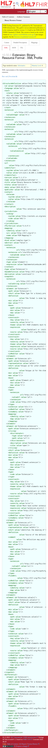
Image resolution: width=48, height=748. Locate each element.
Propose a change (21, 746)
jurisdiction (10, 211)
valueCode (11, 124)
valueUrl (16, 397)
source (13, 332)
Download (12, 76)
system (10, 170)
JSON (14, 48)
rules (13, 445)
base (11, 305)
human (13, 325)
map (12, 419)
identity (11, 231)
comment (12, 537)
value (10, 86)
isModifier (13, 354)
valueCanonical (17, 151)
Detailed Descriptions (20, 42)
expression (11, 264)
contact (8, 192)
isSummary (13, 412)
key (12, 320)
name (7, 180)
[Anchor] (3, 60)
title (7, 182)
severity (14, 322)
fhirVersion (10, 226)
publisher (9, 190)
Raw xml (5, 76)
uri (8, 233)
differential (10, 675)
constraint (13, 317)
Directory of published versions (24, 37)
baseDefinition (11, 272)
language (9, 88)
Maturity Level (36, 66)
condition (13, 407)
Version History (32, 744)
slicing (12, 431)
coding (10, 214)
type (9, 262)
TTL (21, 48)
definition (13, 296)
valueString (14, 284)
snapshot (9, 276)
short (11, 293)
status (10, 93)
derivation (10, 274)
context (8, 245)
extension (9, 110)
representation (15, 363)
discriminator (17, 433)
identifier (10, 168)
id (6, 86)
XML (6, 48)
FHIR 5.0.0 (26, 739)
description (10, 207)
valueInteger (12, 115)
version (8, 178)
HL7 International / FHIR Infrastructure (23, 737)
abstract (9, 243)
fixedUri (12, 576)
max (10, 303)
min (10, 301)
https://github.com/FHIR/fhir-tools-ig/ (21, 35)
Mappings (34, 42)
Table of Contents (12, 744)
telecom (10, 194)
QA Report (22, 744)
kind (7, 240)
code (11, 218)
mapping (8, 228)
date (7, 187)
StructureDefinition (12, 83)
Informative (21, 66)
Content (6, 42)
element (10, 289)
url (16, 112)
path (11, 291)
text (7, 91)
